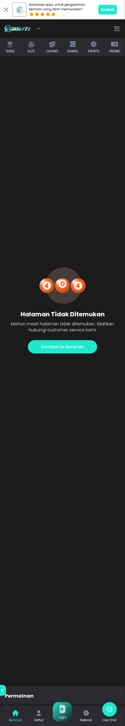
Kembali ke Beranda (62, 347)
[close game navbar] (38, 29)
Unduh (107, 9)
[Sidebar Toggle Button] (116, 28)
